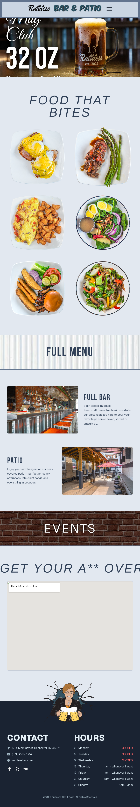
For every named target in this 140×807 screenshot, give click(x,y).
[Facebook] (9, 769)
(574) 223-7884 (22, 754)
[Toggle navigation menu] (109, 9)
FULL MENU (69, 352)
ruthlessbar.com (22, 760)
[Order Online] (25, 769)
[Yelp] (17, 769)
